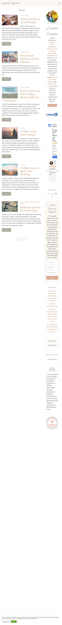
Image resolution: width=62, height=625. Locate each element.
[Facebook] (48, 194)
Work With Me (52, 105)
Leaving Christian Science (52, 79)
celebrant (53, 58)
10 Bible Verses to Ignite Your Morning (29, 171)
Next (25, 239)
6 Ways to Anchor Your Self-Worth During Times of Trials (52, 296)
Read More (6, 43)
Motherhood (26, 52)
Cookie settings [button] (6, 621)
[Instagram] (53, 194)
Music (27, 15)
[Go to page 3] (52, 182)
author (50, 53)
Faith (24, 15)
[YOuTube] (56, 194)
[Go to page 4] (53, 182)
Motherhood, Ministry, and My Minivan (29, 58)
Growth (28, 87)
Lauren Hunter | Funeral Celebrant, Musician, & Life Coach (54, 133)
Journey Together (11, 3)
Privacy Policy (52, 341)
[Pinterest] (51, 194)
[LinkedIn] (52, 196)
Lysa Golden (54, 162)
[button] (59, 3)
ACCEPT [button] (14, 621)
